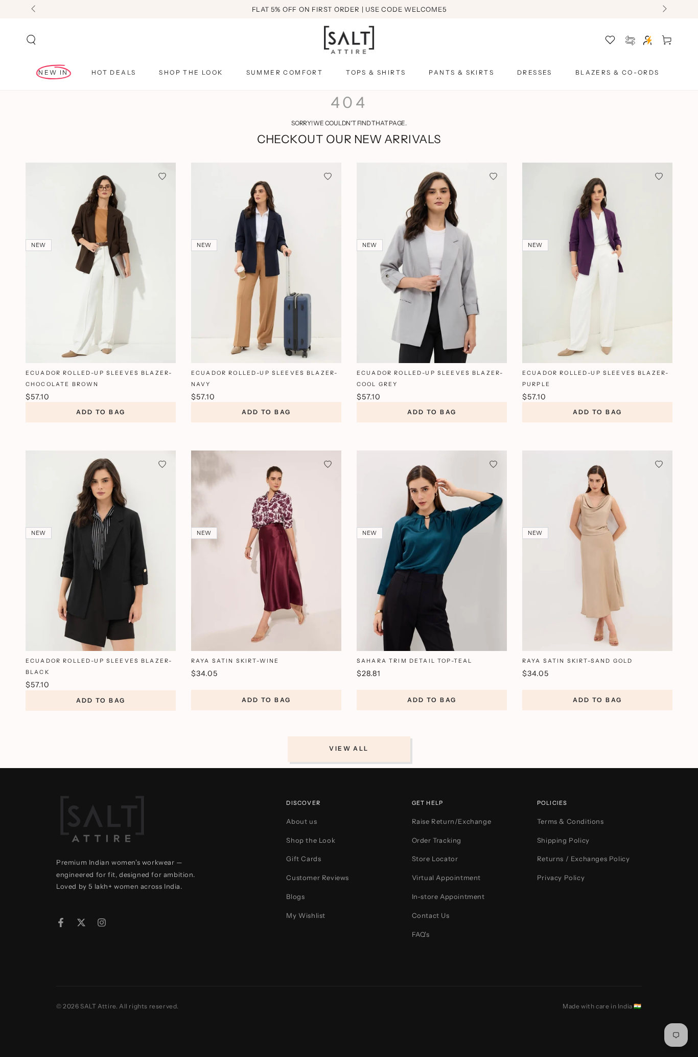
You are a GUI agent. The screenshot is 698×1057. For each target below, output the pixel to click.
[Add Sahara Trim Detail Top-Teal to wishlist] (493, 464)
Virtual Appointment (446, 877)
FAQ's (421, 934)
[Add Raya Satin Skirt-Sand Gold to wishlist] (658, 464)
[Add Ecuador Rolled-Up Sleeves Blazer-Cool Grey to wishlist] (493, 176)
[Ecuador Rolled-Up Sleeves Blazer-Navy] (266, 263)
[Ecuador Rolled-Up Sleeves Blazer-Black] (101, 551)
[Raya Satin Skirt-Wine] (266, 551)
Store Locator (435, 858)
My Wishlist (305, 915)
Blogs (295, 896)
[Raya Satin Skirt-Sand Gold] (597, 551)
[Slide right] (663, 9)
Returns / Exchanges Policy (583, 858)
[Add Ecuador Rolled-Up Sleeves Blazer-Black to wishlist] (162, 464)
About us (301, 821)
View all (348, 748)
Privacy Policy (561, 877)
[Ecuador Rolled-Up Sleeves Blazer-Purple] (597, 263)
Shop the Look (310, 840)
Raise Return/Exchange (452, 821)
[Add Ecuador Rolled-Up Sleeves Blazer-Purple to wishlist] (658, 176)
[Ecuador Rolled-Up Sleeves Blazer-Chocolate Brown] (101, 263)
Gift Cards (303, 858)
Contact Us (431, 915)
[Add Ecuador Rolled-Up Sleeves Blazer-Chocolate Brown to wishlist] (162, 176)
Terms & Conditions (570, 821)
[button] (31, 40)
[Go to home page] (349, 40)
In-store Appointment (448, 896)
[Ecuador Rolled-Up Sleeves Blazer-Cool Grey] (432, 263)
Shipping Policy (563, 840)
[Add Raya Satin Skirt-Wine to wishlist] (327, 464)
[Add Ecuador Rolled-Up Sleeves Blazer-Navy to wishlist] (327, 176)
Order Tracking (436, 840)
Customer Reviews (317, 877)
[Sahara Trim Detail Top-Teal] (432, 551)
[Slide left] (34, 9)
